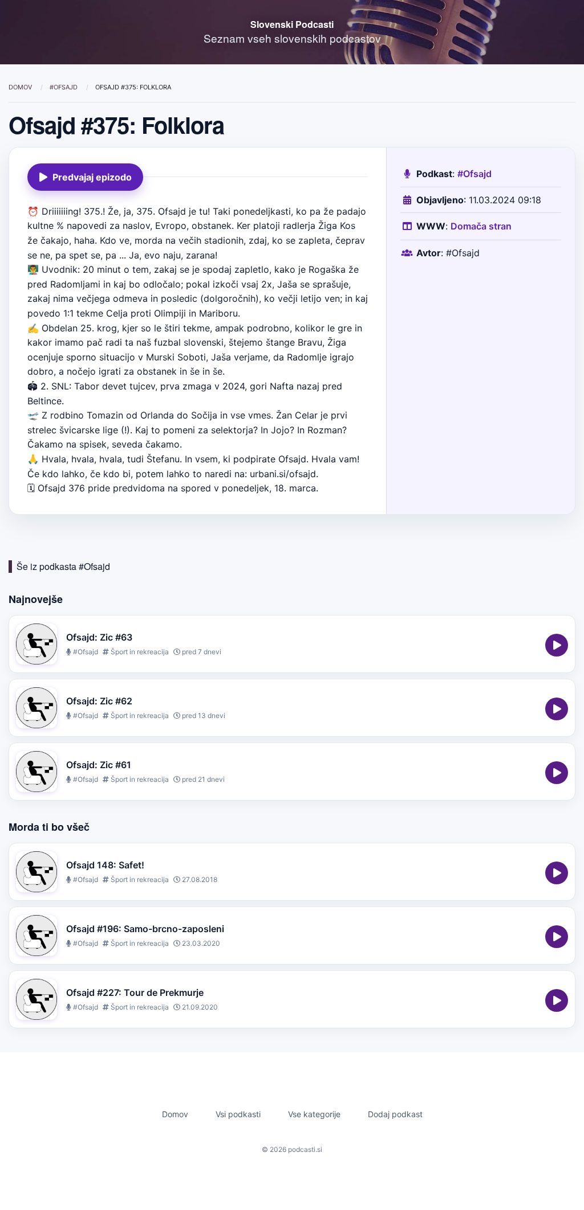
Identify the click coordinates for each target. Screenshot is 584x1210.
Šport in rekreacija (139, 651)
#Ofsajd (64, 87)
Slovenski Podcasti (292, 24)
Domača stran (481, 226)
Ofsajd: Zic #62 (99, 701)
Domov (21, 87)
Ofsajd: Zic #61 (98, 764)
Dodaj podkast (395, 1114)
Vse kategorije (314, 1114)
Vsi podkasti (238, 1114)
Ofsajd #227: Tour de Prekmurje (135, 992)
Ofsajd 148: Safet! (105, 865)
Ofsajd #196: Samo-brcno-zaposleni (145, 928)
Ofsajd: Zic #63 (99, 637)
